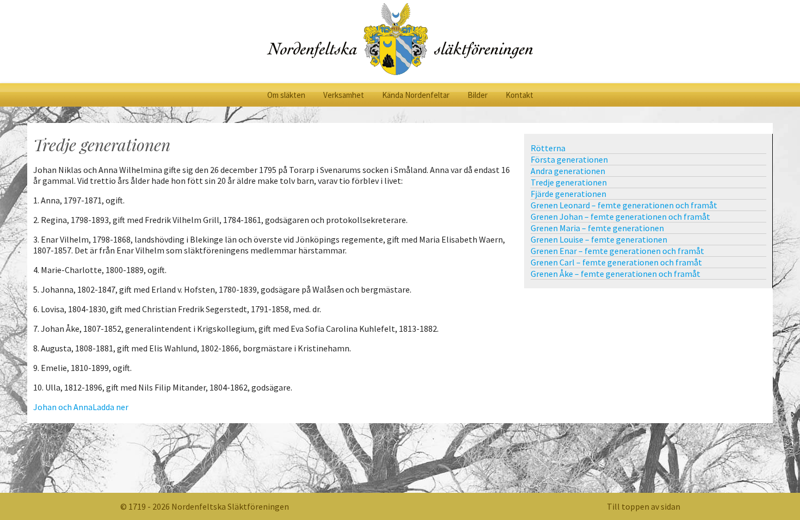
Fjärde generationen (568, 193)
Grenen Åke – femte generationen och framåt (615, 273)
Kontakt (519, 95)
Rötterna (548, 148)
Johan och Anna (63, 406)
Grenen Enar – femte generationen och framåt (617, 250)
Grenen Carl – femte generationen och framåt (616, 262)
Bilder (477, 95)
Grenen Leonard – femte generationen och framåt (624, 205)
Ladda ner (110, 406)
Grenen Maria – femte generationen (597, 227)
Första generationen (569, 159)
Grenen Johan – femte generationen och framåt (620, 216)
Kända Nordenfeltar (416, 95)
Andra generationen (568, 170)
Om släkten (286, 95)
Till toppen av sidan (643, 506)
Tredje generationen (569, 182)
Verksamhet (343, 95)
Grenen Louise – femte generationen (599, 239)
